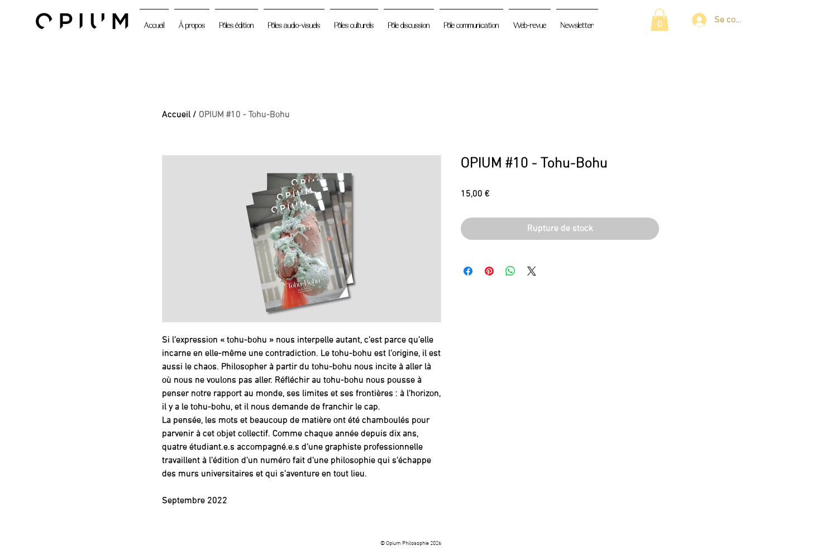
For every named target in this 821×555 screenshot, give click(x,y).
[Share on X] (531, 271)
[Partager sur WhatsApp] (510, 271)
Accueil (176, 114)
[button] (659, 19)
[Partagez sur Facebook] (468, 271)
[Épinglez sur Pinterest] (489, 271)
